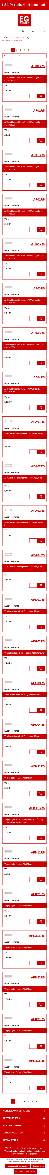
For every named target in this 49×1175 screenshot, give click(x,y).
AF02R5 (39, 199)
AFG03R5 (38, 683)
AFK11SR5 (37, 808)
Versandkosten (11, 1151)
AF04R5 (39, 377)
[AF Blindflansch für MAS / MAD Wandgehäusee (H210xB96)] (8, 109)
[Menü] (5, 31)
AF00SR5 (38, 66)
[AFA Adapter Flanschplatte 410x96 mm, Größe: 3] (8, 510)
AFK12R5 (38, 852)
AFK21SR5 (37, 936)
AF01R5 (39, 110)
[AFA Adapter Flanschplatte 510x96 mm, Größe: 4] (8, 554)
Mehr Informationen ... (34, 1162)
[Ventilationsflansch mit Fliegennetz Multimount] (8, 598)
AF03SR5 (38, 333)
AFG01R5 (38, 599)
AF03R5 (39, 288)
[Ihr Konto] (33, 31)
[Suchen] (23, 31)
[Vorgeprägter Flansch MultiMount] (8, 765)
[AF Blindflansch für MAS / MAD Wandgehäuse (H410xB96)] (8, 287)
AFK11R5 (38, 766)
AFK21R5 (38, 894)
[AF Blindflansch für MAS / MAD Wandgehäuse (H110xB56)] (8, 65)
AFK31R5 (38, 1019)
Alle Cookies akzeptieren (25, 1172)
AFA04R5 (38, 555)
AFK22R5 (38, 977)
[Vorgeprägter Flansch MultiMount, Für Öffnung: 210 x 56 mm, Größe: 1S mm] (8, 807)
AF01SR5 (38, 155)
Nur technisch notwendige (17, 1166)
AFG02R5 (38, 641)
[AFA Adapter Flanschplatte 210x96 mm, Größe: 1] (8, 421)
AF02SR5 (38, 244)
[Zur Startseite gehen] (24, 20)
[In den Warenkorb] (41, 96)
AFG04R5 (38, 724)
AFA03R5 (38, 511)
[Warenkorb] (44, 31)
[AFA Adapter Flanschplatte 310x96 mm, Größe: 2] (8, 465)
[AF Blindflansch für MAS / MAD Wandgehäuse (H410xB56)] (8, 332)
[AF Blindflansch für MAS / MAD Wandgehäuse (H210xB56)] (8, 154)
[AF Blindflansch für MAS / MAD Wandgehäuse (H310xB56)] (8, 243)
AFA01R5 (38, 422)
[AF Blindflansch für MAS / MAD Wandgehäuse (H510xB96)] (8, 376)
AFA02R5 (38, 466)
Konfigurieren (38, 1166)
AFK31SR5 (37, 1060)
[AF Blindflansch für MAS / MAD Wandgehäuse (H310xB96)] (8, 198)
